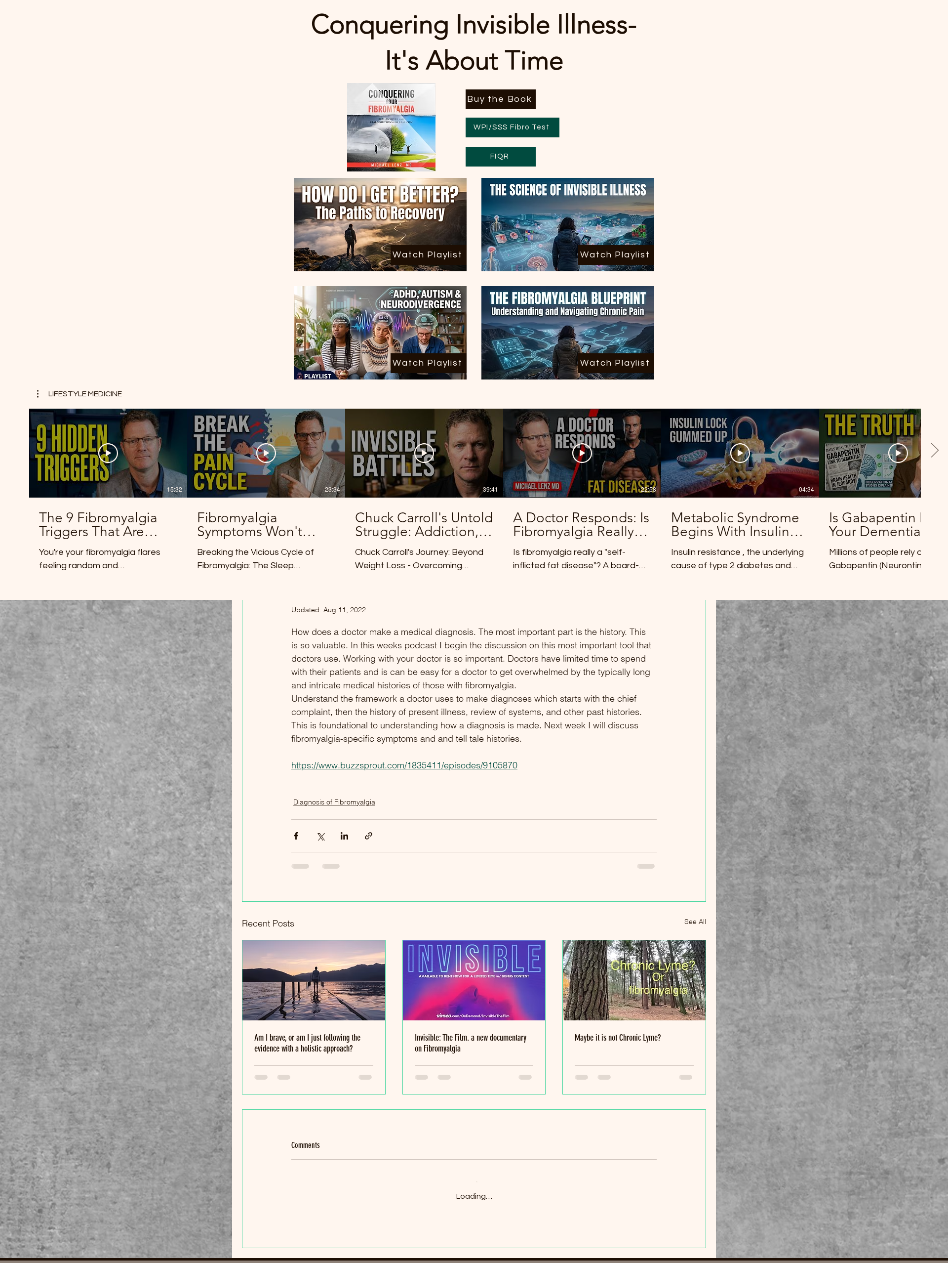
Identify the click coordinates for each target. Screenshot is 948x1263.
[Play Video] (108, 453)
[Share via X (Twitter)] (320, 836)
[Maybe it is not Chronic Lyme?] (634, 980)
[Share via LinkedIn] (344, 836)
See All (695, 921)
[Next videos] (934, 451)
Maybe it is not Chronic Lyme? (618, 1037)
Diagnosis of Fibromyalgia (334, 802)
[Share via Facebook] (296, 836)
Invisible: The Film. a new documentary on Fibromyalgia (470, 1043)
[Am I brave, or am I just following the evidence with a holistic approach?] (313, 980)
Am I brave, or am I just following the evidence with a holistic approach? (307, 1043)
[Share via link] (368, 836)
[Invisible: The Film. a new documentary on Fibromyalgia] (474, 980)
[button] (79, 393)
